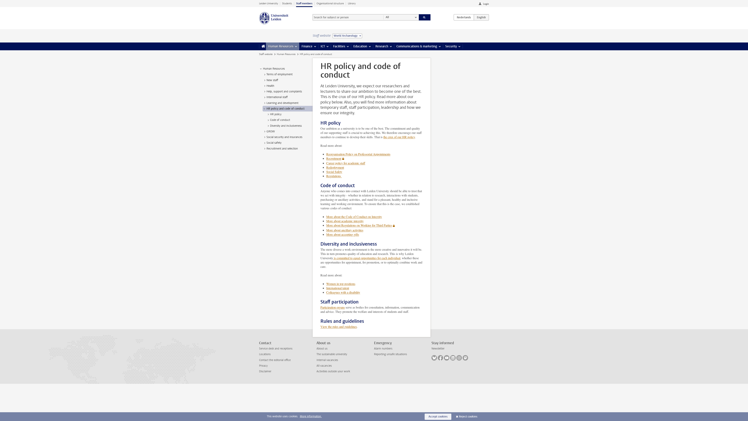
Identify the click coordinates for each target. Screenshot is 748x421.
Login (486, 3)
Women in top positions (340, 284)
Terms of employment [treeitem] (279, 74)
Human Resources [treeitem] (274, 69)
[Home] (262, 46)
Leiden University (268, 3)
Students (287, 3)
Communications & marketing (416, 46)
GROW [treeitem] (270, 131)
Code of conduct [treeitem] (280, 120)
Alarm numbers (383, 348)
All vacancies (324, 366)
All (387, 17)
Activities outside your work (333, 371)
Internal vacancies (327, 360)
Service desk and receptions (275, 348)
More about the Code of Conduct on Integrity (354, 217)
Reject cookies (468, 416)
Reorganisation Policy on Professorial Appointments (358, 154)
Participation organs (332, 307)
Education (360, 46)
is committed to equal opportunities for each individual (366, 258)
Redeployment (335, 167)
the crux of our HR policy (399, 137)
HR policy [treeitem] (275, 114)
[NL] (464, 17)
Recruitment (333, 158)
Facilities (339, 46)
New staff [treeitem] (272, 80)
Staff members (304, 3)
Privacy (263, 366)
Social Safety (334, 172)
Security (451, 46)
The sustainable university (332, 354)
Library (351, 3)
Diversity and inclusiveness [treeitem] (286, 126)
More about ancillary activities (344, 230)
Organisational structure (330, 3)
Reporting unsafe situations (390, 354)
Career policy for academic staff (345, 163)
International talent (337, 288)
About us (322, 348)
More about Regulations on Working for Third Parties (359, 225)
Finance (307, 46)
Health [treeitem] (270, 86)
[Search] (425, 17)
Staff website (266, 54)
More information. (311, 416)
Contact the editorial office (275, 360)
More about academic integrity (345, 221)
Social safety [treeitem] (273, 143)
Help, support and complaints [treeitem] (284, 91)
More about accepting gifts (342, 234)
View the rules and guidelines (338, 327)
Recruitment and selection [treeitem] (282, 148)
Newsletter (438, 348)
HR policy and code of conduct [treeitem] (285, 109)
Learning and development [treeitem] (282, 103)
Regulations (334, 176)
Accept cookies (438, 416)
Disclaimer (265, 371)
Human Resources (280, 46)
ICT (323, 46)
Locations (265, 354)
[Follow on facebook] (440, 358)
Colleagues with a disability (343, 292)
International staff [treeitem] (277, 97)
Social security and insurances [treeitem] (284, 137)
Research (381, 46)
